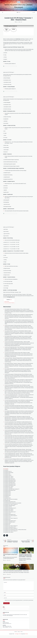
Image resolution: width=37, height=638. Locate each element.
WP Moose (26, 633)
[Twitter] (18, 12)
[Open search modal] (34, 12)
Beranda (16, 631)
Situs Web (5, 597)
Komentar (5, 582)
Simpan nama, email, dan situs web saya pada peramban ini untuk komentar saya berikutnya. (19, 600)
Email (5, 595)
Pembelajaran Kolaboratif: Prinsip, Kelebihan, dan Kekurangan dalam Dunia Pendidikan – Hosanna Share (25, 555)
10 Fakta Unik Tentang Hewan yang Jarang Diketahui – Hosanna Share (16, 570)
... (29, 572)
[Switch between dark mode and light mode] (33, 12)
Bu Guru (5, 560)
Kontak (21, 631)
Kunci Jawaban (5, 468)
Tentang (19, 631)
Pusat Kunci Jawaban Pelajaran (9, 302)
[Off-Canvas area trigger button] (2, 12)
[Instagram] (19, 12)
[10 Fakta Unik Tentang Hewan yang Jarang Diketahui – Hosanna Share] (18, 567)
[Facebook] (17, 12)
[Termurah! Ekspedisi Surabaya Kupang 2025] (10, 550)
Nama (5, 592)
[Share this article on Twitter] (7, 535)
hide (10, 299)
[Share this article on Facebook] (4, 535)
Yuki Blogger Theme (18, 633)
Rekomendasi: (6, 301)
